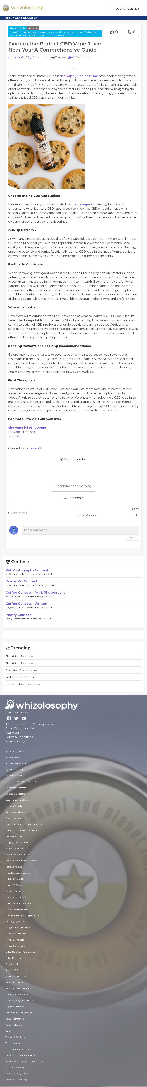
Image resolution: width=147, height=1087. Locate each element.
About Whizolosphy (19, 728)
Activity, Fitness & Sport (17, 763)
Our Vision (12, 732)
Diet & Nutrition (13, 836)
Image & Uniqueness (15, 897)
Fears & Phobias (13, 866)
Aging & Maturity (14, 769)
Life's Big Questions (15, 921)
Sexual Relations (13, 1025)
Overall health (17, 28)
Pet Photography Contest (27, 570)
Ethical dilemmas (14, 848)
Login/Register (127, 8)
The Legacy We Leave (16, 1043)
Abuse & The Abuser (15, 751)
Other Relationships (15, 958)
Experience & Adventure (17, 854)
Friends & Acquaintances (17, 872)
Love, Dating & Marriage (17, 927)
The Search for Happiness (18, 1049)
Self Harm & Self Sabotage (18, 1012)
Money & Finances (14, 939)
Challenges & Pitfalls (15, 787)
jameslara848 (17, 57)
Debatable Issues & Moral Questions (23, 824)
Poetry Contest (18, 615)
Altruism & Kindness (15, 775)
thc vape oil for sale (22, 432)
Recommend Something (73, 486)
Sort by (134, 508)
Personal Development (17, 988)
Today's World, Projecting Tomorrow (24, 1061)
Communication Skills (16, 799)
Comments (81, 57)
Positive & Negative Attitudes (20, 1000)
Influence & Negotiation (17, 909)
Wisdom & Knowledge (16, 1079)
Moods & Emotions (15, 945)
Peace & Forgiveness (15, 976)
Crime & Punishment (16, 806)
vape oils (14, 436)
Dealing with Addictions (17, 818)
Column (33, 28)
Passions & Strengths (16, 970)
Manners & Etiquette (15, 933)
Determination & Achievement (21, 830)
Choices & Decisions (15, 793)
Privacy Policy (15, 741)
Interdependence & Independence (22, 915)
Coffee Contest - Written (26, 604)
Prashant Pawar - (15, 677)
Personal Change (14, 982)
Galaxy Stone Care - (16, 670)
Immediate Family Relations (19, 903)
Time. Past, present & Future (20, 1055)
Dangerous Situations (16, 812)
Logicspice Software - (17, 684)
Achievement (12, 757)
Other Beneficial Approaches (20, 952)
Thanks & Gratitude (15, 1037)
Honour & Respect (14, 885)
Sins (7, 1031)
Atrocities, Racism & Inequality (21, 781)
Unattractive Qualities (16, 1073)
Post (132, 537)
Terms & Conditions (19, 737)
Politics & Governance (16, 994)
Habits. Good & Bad (15, 879)
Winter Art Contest (21, 581)
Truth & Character (14, 1067)
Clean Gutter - (13, 656)
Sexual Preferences (14, 1018)
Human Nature (13, 891)
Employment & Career (17, 842)
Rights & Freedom (14, 1006)
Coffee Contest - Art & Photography (35, 593)
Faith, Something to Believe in (20, 860)
